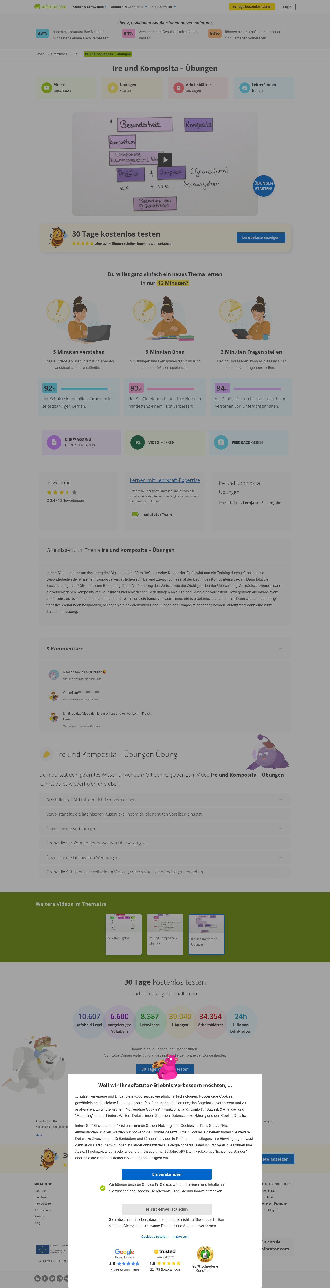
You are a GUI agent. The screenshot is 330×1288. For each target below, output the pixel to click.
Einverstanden (167, 1174)
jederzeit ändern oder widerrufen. (116, 1151)
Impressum (181, 1236)
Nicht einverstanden (167, 1209)
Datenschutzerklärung (188, 1116)
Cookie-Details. (233, 1116)
